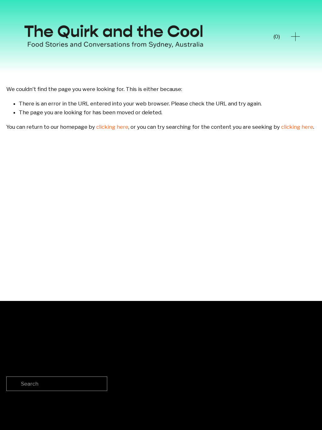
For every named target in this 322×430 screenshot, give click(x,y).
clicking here (112, 127)
